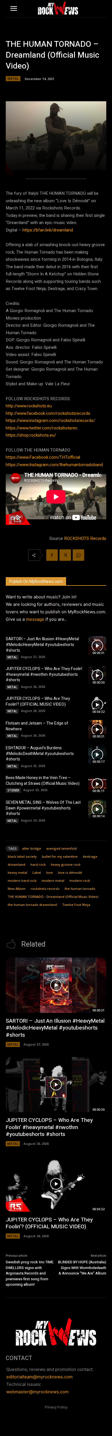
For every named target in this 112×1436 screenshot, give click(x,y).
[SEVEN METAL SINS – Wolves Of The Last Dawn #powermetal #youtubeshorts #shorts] (97, 809)
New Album (17, 888)
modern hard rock (22, 880)
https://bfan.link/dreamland (47, 230)
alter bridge (31, 848)
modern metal (53, 880)
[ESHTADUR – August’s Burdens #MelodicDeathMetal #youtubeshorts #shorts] (97, 754)
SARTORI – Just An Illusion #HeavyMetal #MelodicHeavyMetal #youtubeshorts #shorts (42, 644)
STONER (13, 790)
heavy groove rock (65, 864)
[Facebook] (52, 555)
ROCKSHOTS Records (85, 538)
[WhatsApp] (78, 555)
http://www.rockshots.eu (29, 406)
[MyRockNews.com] (57, 8)
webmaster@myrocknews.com (37, 1391)
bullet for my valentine (60, 856)
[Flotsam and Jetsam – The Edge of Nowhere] (97, 729)
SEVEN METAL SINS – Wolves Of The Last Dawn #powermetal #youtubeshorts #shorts (43, 808)
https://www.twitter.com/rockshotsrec (42, 428)
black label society (22, 856)
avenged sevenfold (61, 848)
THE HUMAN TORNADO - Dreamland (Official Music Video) (53, 896)
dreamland (16, 864)
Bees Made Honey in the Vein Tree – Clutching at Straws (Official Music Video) (43, 781)
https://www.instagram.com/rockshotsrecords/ (50, 420)
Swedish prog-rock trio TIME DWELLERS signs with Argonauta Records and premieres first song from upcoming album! (29, 1273)
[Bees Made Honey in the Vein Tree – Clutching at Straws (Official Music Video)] (97, 784)
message (35, 619)
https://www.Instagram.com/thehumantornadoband (54, 465)
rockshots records (45, 888)
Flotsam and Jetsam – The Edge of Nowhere (37, 726)
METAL (13, 78)
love (49, 872)
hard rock (38, 864)
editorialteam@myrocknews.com (39, 1376)
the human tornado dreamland (32, 904)
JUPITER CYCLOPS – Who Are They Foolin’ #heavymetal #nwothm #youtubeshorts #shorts (44, 674)
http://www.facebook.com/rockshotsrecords (48, 413)
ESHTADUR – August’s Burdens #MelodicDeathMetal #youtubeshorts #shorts (40, 753)
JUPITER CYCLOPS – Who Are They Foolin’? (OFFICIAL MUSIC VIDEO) (38, 701)
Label (36, 872)
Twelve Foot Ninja (76, 904)
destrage (90, 856)
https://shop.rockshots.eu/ (31, 435)
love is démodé (70, 872)
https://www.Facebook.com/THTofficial (43, 457)
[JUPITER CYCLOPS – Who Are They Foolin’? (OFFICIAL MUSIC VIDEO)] (97, 704)
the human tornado (80, 888)
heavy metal (17, 872)
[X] (65, 555)
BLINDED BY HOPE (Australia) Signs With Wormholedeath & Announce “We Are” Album (82, 1267)
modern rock (79, 880)
